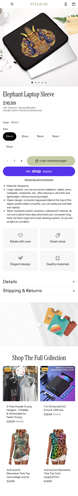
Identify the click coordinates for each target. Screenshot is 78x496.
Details (10, 281)
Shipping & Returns (22, 290)
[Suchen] (12, 4)
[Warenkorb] (74, 4)
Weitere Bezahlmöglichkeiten (39, 179)
